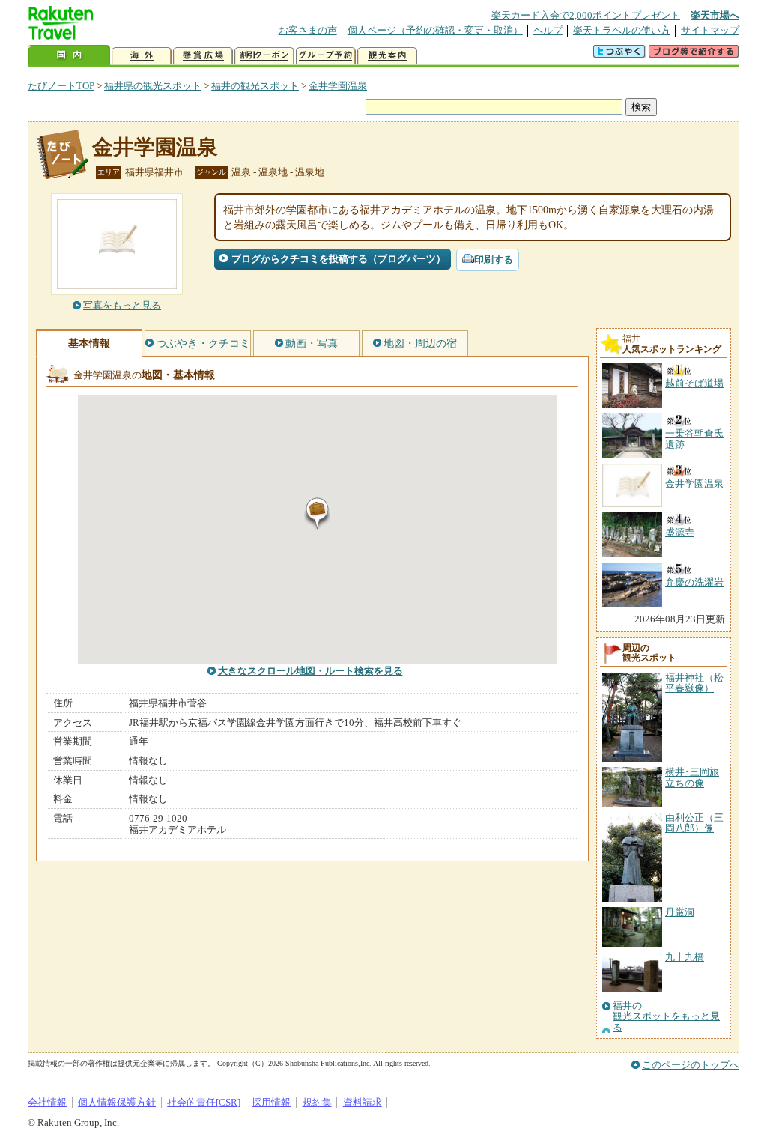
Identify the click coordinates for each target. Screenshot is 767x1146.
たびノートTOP (61, 85)
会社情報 (47, 1102)
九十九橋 (684, 956)
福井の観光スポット (255, 85)
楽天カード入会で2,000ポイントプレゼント (585, 15)
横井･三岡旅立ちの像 (692, 777)
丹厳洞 (679, 912)
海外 (142, 56)
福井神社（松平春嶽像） (694, 683)
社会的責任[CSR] (203, 1102)
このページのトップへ (690, 1064)
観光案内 (387, 56)
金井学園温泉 (338, 85)
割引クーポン (264, 56)
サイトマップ (710, 30)
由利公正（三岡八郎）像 (694, 823)
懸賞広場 (203, 56)
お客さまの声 (308, 30)
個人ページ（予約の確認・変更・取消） (435, 30)
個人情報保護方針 (117, 1102)
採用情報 (271, 1102)
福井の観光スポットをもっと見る (666, 1017)
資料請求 (362, 1102)
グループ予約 (326, 56)
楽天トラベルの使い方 (621, 30)
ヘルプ (548, 30)
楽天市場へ (715, 15)
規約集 (317, 1102)
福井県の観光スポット (152, 85)
